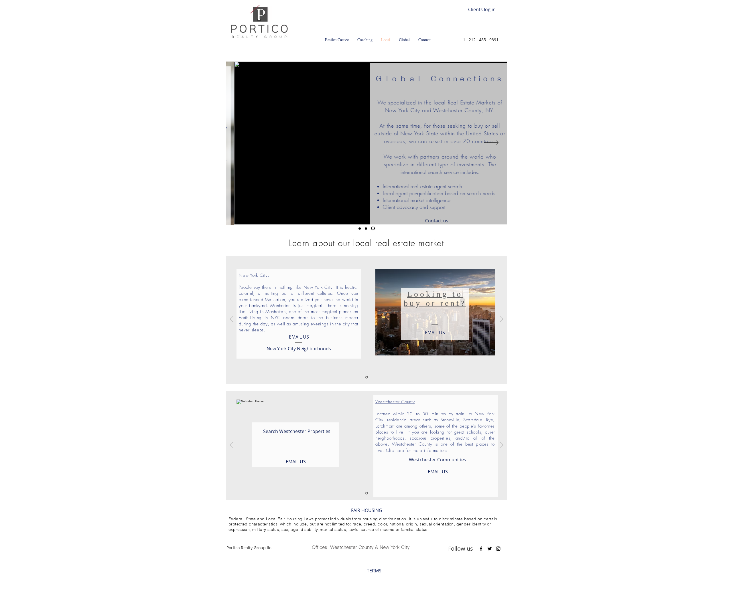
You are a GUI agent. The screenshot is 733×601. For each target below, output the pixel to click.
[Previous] (242, 143)
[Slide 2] (366, 228)
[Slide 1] (359, 228)
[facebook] (481, 548)
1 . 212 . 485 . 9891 (480, 39)
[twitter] (489, 548)
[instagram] (498, 548)
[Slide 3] (373, 228)
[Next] (491, 143)
